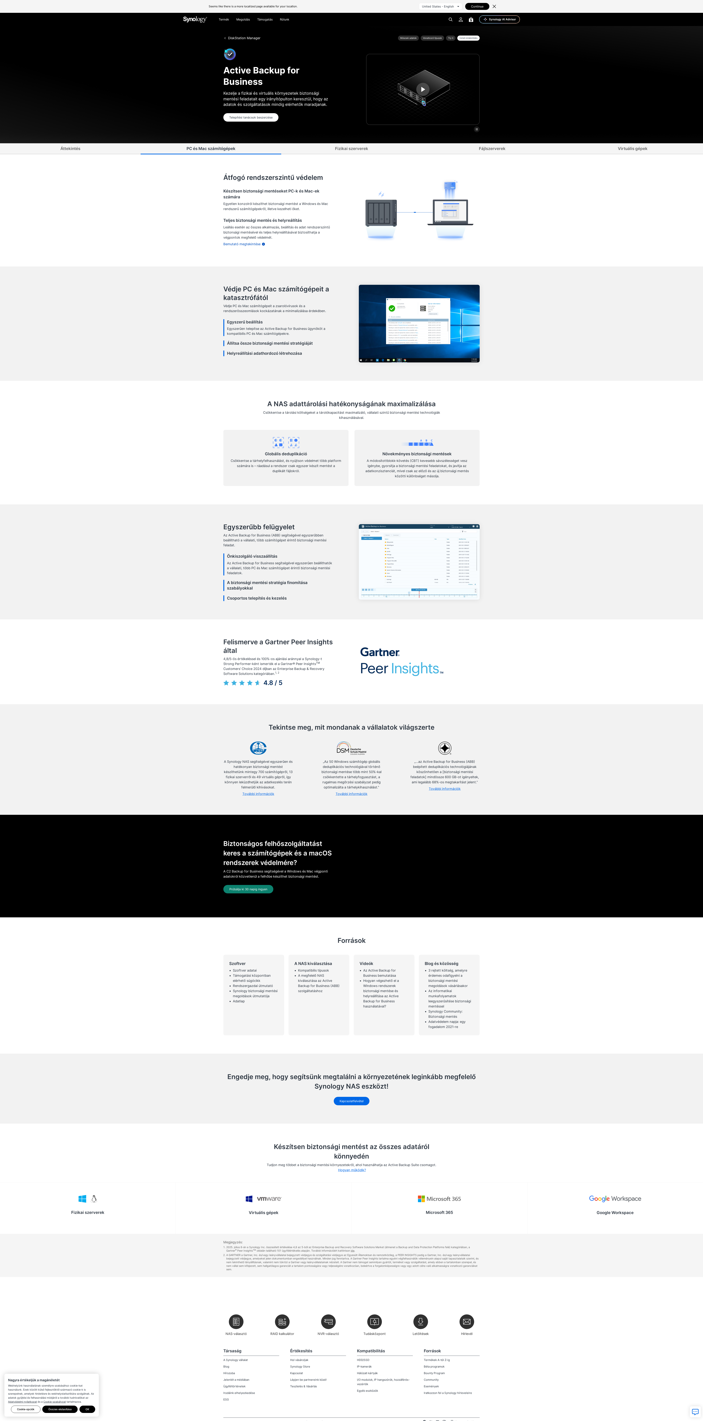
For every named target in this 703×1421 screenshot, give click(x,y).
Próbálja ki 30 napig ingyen (248, 889)
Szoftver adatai (245, 970)
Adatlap (239, 1001)
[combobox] (440, 6)
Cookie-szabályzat (54, 1401)
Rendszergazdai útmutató (253, 986)
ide (352, 1250)
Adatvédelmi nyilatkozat (22, 1401)
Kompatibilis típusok (313, 970)
